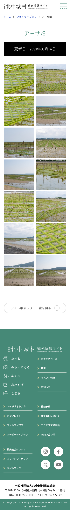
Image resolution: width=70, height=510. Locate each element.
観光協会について (16, 449)
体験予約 (45, 406)
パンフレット (14, 416)
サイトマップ (14, 468)
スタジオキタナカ (16, 406)
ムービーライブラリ (17, 434)
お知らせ (45, 387)
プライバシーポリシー (18, 459)
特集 (43, 368)
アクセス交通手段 (50, 425)
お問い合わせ (48, 434)
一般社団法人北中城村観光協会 (35, 486)
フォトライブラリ (16, 425)
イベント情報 (48, 377)
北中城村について (50, 416)
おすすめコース (49, 359)
